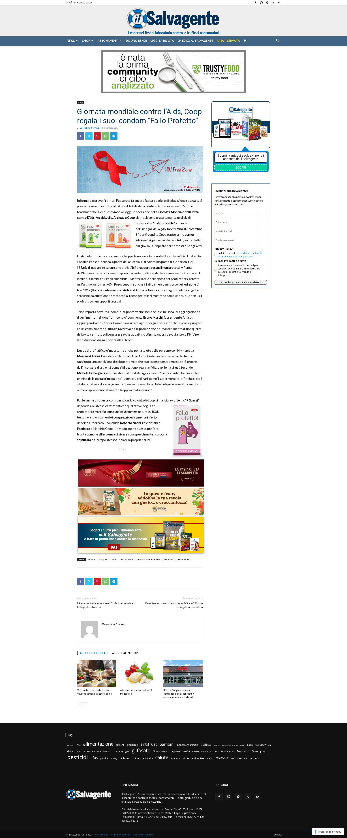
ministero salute (209, 751)
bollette (206, 744)
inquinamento (180, 751)
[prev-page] (79, 704)
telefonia (222, 758)
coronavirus (263, 745)
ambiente (132, 744)
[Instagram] (261, 2)
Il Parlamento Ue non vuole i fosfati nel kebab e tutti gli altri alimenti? (105, 605)
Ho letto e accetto (240, 255)
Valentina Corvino (89, 127)
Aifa (79, 744)
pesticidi (77, 757)
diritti (78, 751)
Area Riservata (228, 41)
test (233, 758)
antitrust (149, 744)
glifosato (141, 750)
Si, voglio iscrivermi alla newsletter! (240, 282)
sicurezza (176, 758)
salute (161, 757)
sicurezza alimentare (193, 758)
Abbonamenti (108, 41)
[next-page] (85, 704)
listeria (195, 751)
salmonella (147, 758)
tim (239, 758)
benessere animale (187, 744)
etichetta (96, 751)
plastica (104, 758)
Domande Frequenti (143, 834)
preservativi (183, 559)
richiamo (125, 758)
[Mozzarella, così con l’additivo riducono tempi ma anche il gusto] (96, 673)
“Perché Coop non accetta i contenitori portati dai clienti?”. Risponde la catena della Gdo (179, 694)
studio (210, 758)
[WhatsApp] (105, 136)
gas (127, 751)
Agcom (70, 745)
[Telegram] (267, 2)
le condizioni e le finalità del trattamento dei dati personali (240, 255)
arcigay (103, 559)
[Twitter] (273, 2)
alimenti (120, 744)
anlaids (91, 559)
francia (118, 751)
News (71, 41)
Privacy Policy (101, 834)
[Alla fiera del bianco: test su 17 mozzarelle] (140, 673)
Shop (86, 41)
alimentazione (98, 744)
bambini (167, 744)
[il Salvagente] (173, 20)
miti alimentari (227, 751)
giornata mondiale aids (148, 559)
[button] (277, 41)
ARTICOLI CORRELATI (94, 653)
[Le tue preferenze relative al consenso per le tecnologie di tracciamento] (328, 831)
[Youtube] (279, 2)
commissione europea (233, 745)
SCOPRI (240, 167)
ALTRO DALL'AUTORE (125, 653)
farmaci (107, 751)
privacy (114, 758)
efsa (87, 751)
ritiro (136, 758)
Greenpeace (160, 751)
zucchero (254, 758)
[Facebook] (255, 2)
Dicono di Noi (136, 41)
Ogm (255, 751)
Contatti (278, 834)
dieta (70, 751)
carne (217, 745)
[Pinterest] (97, 136)
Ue (245, 758)
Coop (113, 559)
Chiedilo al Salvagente (195, 41)
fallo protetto (126, 559)
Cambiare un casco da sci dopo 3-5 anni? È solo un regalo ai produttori (174, 605)
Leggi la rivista (162, 41)
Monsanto (243, 751)
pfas (94, 758)
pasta (262, 751)
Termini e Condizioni (120, 834)
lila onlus (168, 559)
